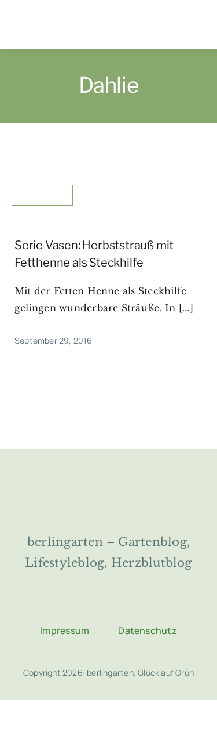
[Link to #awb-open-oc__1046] (194, 25)
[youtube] (152, 605)
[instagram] (94, 605)
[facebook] (65, 605)
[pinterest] (123, 605)
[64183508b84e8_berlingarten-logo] (108, 483)
